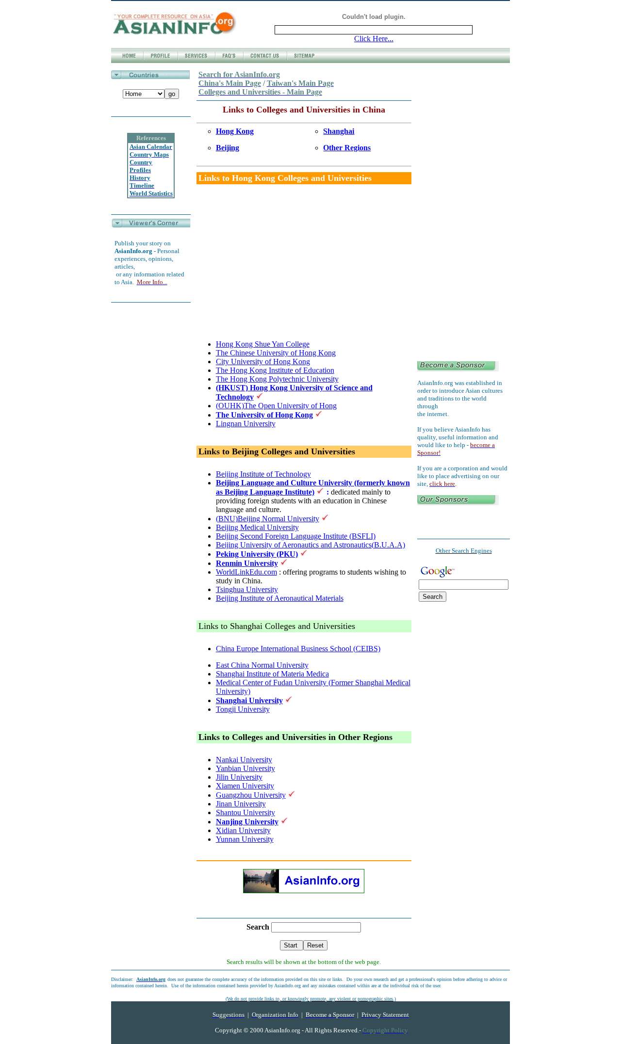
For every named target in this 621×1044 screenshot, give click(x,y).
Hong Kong (235, 131)
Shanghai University (249, 700)
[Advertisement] (297, 264)
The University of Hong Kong (264, 415)
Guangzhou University (251, 795)
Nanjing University (247, 822)
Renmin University (247, 563)
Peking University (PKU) (257, 554)
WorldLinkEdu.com (246, 572)
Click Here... (373, 38)
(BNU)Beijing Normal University (267, 518)
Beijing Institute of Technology (263, 474)
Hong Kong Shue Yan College (263, 344)
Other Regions (347, 148)
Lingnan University (246, 423)
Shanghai (338, 131)
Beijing (227, 148)
